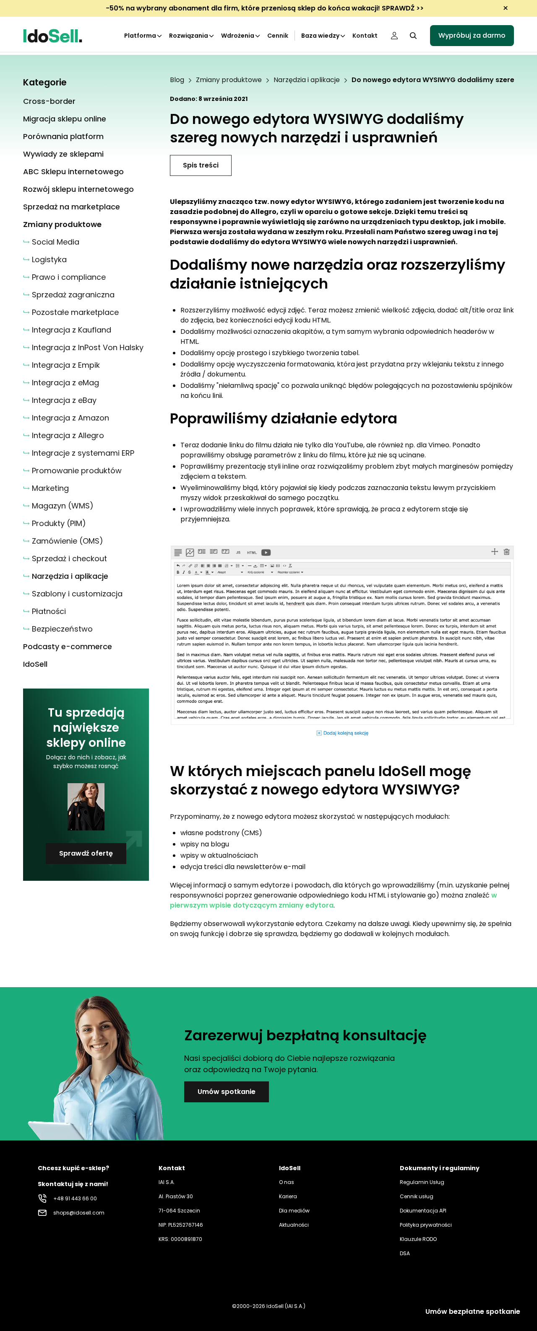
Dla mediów (294, 1210)
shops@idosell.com (78, 1212)
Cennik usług (416, 1196)
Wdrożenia (237, 35)
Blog (177, 80)
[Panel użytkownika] (394, 35)
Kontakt (365, 35)
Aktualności (294, 1224)
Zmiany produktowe (229, 80)
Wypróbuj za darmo (472, 35)
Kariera (288, 1196)
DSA (405, 1253)
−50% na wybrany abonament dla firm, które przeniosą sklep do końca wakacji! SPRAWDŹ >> (265, 8)
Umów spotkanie (226, 1091)
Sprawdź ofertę (86, 853)
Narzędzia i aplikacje (307, 80)
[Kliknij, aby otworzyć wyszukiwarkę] (413, 35)
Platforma (140, 35)
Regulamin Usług (422, 1182)
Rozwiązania (188, 35)
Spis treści (201, 165)
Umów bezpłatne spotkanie (472, 1311)
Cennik (277, 35)
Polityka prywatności (426, 1224)
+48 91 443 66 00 (75, 1198)
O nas (286, 1182)
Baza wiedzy (320, 35)
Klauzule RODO (418, 1239)
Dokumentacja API (423, 1210)
